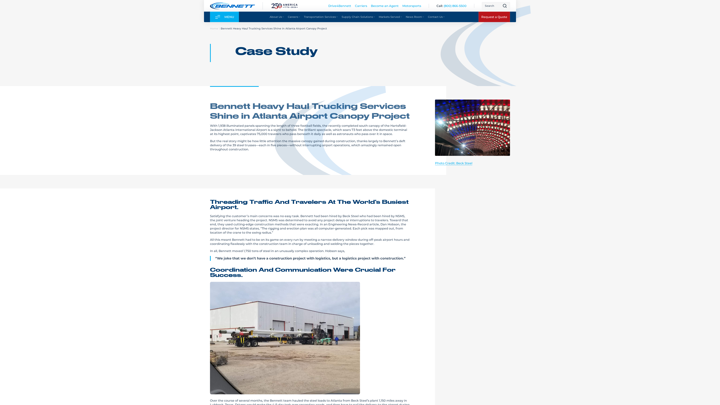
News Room (414, 17)
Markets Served (389, 17)
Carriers (361, 6)
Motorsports (411, 6)
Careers (293, 17)
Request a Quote (494, 17)
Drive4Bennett (339, 6)
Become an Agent (385, 6)
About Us (276, 17)
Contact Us (435, 17)
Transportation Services (320, 17)
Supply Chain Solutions (357, 17)
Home (214, 28)
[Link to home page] (232, 5)
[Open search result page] (504, 6)
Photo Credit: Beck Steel (453, 163)
